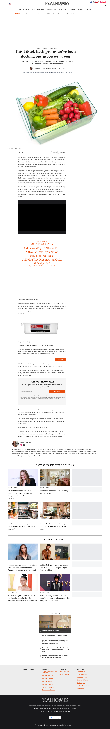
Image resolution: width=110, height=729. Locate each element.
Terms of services (38, 395)
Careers (73, 708)
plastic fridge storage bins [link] (48, 349)
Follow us (55, 152)
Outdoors (72, 9)
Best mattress (81, 671)
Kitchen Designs (53, 48)
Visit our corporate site (76, 724)
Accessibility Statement (36, 706)
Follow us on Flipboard (48, 690)
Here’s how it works (66, 72)
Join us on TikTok (47, 681)
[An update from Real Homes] (55, 624)
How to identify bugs (72, 13)
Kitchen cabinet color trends (54, 13)
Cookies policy (64, 708)
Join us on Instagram (48, 678)
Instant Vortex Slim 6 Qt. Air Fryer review (54, 635)
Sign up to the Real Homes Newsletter (49, 672)
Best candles (80, 688)
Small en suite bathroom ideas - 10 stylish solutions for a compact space (55, 656)
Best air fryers (81, 683)
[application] (42, 217)
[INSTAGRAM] (21, 445)
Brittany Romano (40, 68)
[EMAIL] (24, 445)
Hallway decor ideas (89, 13)
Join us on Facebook (48, 687)
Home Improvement (38, 9)
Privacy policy (54, 708)
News (63, 68)
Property (80, 9)
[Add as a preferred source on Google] (55, 717)
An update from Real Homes (51, 630)
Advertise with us (64, 671)
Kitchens (45, 48)
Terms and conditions (41, 708)
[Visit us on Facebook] (91, 2)
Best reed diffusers (82, 680)
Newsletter (63, 152)
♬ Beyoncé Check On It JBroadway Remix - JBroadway (42, 266)
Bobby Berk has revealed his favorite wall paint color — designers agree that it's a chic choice (55, 649)
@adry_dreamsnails (42, 241)
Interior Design (51, 9)
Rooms (38, 48)
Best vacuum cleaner (83, 674)
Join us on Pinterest (47, 684)
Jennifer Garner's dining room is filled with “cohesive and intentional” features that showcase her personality (55, 641)
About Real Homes (65, 674)
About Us (66, 706)
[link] (29, 345)
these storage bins (43, 434)
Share (22, 152)
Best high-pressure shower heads (33, 13)
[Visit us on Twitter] (94, 2)
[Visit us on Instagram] (101, 2)
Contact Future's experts (53, 706)
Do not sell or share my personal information (55, 711)
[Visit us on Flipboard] (103, 2)
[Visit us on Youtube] (98, 2)
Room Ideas (62, 9)
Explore (88, 9)
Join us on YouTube (47, 675)
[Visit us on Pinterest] (96, 2)
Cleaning (26, 9)
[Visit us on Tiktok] (105, 2)
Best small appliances (83, 685)
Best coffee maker (82, 677)
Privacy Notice (23, 397)
